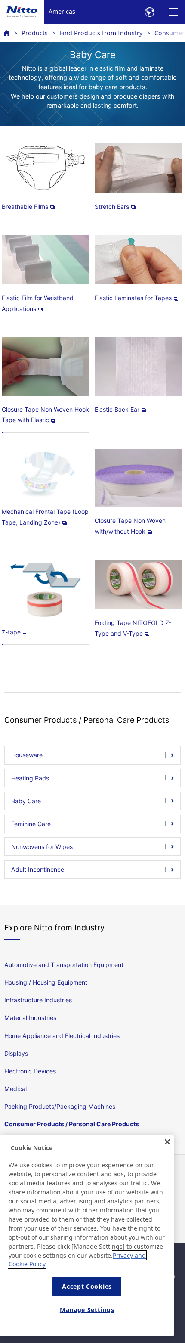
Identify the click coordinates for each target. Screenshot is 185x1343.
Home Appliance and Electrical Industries (62, 1035)
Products (35, 33)
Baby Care (26, 801)
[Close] (167, 1141)
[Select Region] (149, 12)
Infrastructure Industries (38, 1000)
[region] (87, 1235)
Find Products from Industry (101, 33)
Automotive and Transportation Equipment (63, 964)
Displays (16, 1053)
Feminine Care (31, 823)
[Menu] (173, 12)
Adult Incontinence (37, 869)
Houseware (27, 755)
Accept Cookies (87, 1286)
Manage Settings (87, 1310)
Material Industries (30, 1017)
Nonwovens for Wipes (42, 846)
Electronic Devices (30, 1071)
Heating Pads (30, 778)
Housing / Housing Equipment (45, 982)
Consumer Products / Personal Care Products (71, 1124)
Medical (15, 1088)
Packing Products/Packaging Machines (59, 1106)
